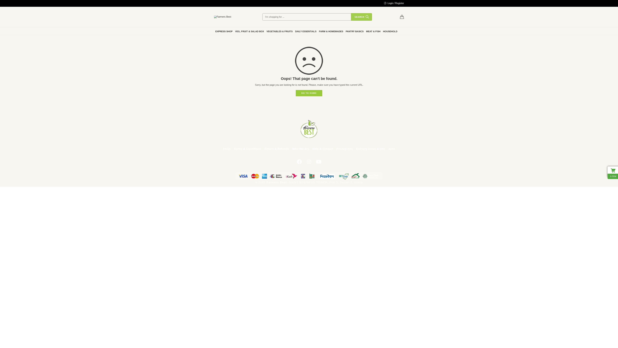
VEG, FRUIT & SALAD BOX (249, 31)
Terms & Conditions (247, 148)
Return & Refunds (276, 148)
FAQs (227, 148)
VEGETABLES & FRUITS (280, 31)
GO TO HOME (309, 93)
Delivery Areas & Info (370, 148)
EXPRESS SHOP (224, 31)
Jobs (391, 148)
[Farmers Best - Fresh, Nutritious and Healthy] (222, 17)
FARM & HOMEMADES (331, 31)
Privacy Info (344, 148)
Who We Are (300, 148)
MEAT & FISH (373, 31)
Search (359, 17)
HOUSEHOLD (390, 31)
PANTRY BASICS (355, 31)
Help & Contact (322, 148)
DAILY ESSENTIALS (305, 31)
